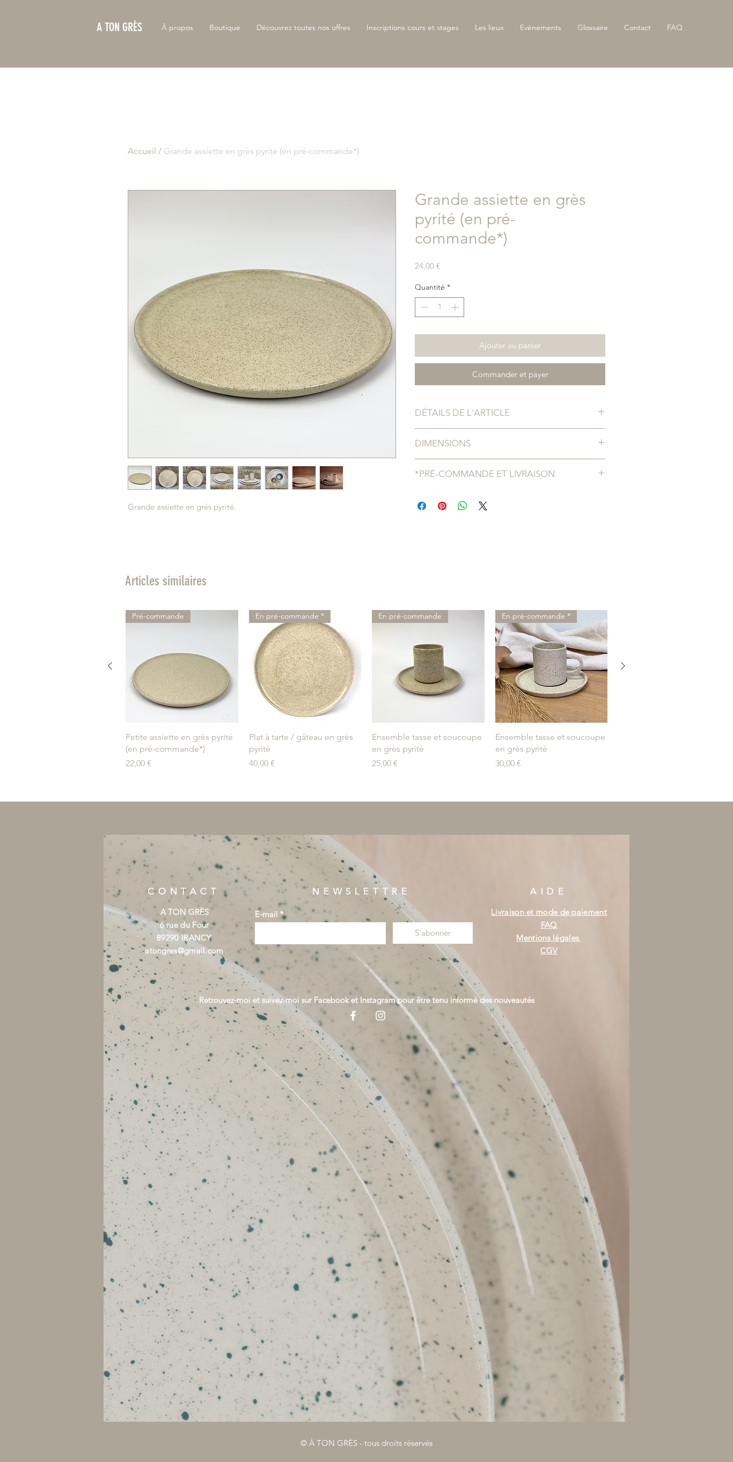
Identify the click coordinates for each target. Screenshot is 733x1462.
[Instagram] (380, 1015)
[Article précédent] (110, 665)
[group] (366, 696)
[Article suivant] (623, 665)
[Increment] (456, 307)
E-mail (266, 914)
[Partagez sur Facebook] (421, 505)
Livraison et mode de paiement (549, 912)
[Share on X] (483, 505)
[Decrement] (423, 307)
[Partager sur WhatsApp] (462, 505)
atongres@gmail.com (184, 950)
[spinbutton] (439, 307)
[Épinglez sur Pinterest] (442, 505)
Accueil (142, 151)
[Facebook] (353, 1015)
